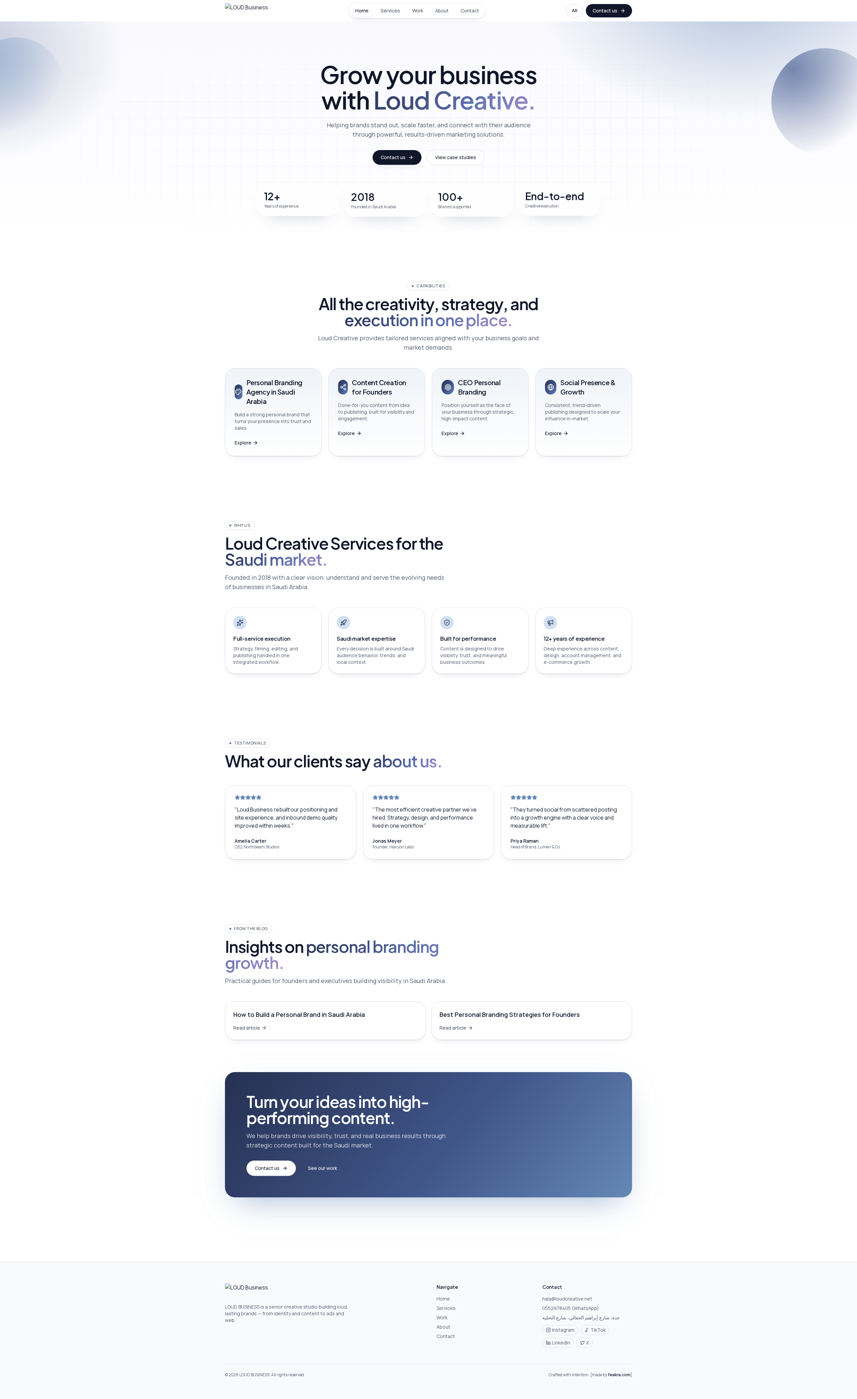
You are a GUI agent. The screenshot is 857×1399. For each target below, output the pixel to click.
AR (574, 10)
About (442, 10)
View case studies (455, 157)
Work (417, 10)
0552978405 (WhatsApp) (570, 1308)
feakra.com (619, 1375)
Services (390, 10)
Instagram (563, 1330)
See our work (322, 1168)
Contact (470, 10)
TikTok (598, 1330)
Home (362, 10)
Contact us (605, 10)
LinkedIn (561, 1342)
